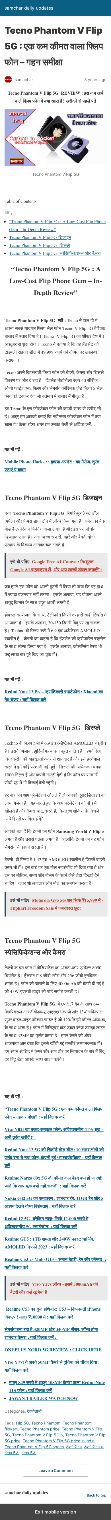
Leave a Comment (55, 1470)
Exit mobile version (55, 1512)
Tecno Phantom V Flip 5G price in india (58, 1440)
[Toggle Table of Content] (9, 213)
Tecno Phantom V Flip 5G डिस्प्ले (39, 245)
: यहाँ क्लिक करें (33, 699)
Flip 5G (22, 1423)
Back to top (96, 1495)
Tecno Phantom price (39, 1428)
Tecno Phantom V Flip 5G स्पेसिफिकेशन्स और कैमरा (55, 253)
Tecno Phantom (45, 1423)
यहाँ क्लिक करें (61, 1316)
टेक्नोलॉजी (34, 1411)
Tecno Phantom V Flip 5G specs (34, 1446)
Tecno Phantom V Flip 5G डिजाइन (40, 237)
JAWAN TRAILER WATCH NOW (43, 1398)
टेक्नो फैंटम (74, 1446)
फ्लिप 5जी (29, 1452)
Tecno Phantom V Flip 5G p (37, 1434)
